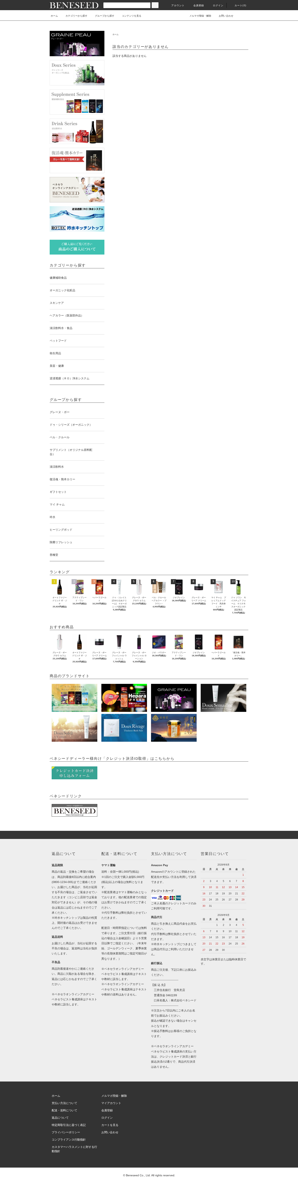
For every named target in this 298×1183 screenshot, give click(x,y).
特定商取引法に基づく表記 (69, 1125)
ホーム (54, 15)
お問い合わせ (226, 15)
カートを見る (109, 1125)
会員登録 (198, 5)
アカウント (178, 5)
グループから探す (104, 15)
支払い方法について (64, 1103)
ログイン (218, 5)
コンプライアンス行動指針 (69, 1139)
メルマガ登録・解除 (200, 15)
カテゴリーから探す (76, 15)
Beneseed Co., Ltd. (138, 1175)
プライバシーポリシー (66, 1132)
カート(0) (240, 5)
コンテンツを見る (131, 15)
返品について (60, 1117)
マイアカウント (111, 1103)
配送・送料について (64, 1110)
